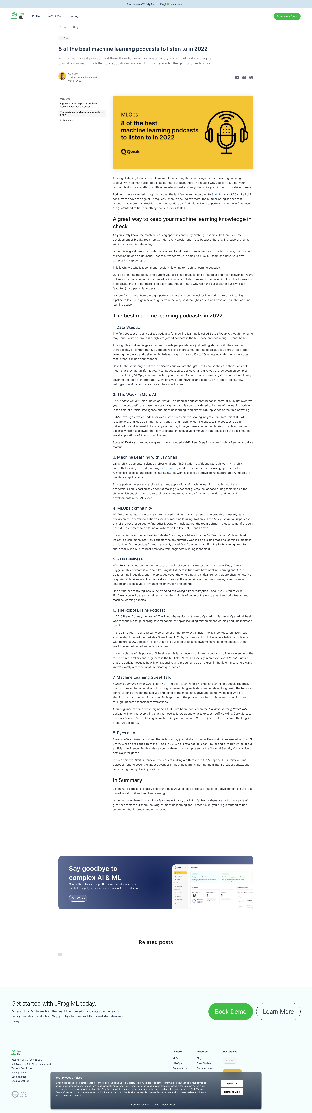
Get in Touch (78, 898)
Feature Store (180, 1068)
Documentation (205, 1068)
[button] (56, 16)
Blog (199, 1058)
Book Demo (231, 1011)
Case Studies (204, 1063)
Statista (217, 194)
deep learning (169, 468)
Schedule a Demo (287, 16)
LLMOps (177, 1063)
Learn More (278, 1011)
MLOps (176, 1058)
